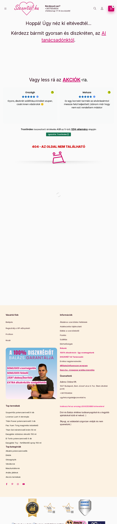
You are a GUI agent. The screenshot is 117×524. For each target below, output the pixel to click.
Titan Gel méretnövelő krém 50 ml (21, 430)
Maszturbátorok (13, 468)
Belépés (9, 322)
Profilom (9, 334)
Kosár (8, 340)
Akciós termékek (13, 477)
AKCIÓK (71, 80)
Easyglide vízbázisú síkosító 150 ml (21, 434)
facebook (6, 484)
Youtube (24, 484)
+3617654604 (51, 8)
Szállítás (63, 339)
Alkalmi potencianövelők (16, 451)
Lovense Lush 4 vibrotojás (17, 417)
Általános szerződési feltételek (73, 322)
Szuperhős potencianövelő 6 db (20, 412)
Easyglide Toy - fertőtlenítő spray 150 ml (23, 443)
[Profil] (102, 8)
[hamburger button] (5, 8)
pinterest (12, 484)
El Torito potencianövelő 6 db (19, 438)
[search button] (95, 8)
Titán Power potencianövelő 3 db (21, 421)
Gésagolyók (11, 459)
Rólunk (63, 348)
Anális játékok (12, 472)
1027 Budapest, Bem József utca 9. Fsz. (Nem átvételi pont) (84, 387)
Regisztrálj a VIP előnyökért (18, 328)
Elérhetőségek (66, 344)
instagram (18, 484)
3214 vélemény (79, 129)
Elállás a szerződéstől (69, 331)
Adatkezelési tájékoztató (71, 326)
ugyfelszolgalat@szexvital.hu (73, 397)
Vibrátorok (10, 464)
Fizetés (63, 335)
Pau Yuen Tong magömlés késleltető (22, 425)
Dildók (8, 455)
